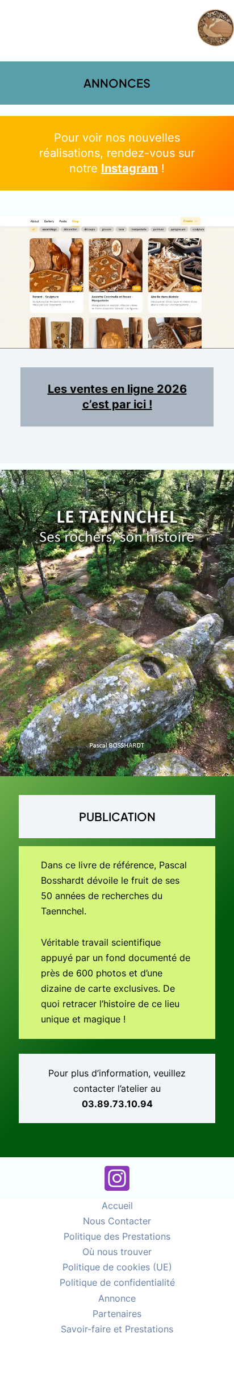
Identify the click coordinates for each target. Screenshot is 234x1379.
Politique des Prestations (117, 1236)
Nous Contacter (117, 1221)
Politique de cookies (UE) (117, 1267)
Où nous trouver (117, 1251)
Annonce (117, 1298)
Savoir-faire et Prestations (117, 1329)
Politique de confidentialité (117, 1282)
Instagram (129, 168)
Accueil (117, 1205)
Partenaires (117, 1313)
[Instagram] (117, 1178)
